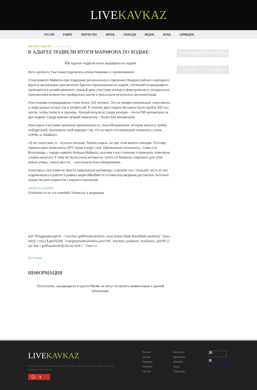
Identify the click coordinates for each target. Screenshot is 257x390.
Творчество (89, 34)
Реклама (178, 361)
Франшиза (179, 357)
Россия (49, 34)
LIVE (128, 15)
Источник (35, 258)
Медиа (149, 34)
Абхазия (147, 366)
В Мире (67, 34)
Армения (148, 361)
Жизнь (110, 34)
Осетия (147, 371)
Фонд (167, 34)
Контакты (178, 352)
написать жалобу (41, 188)
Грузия (146, 357)
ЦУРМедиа (186, 34)
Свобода (129, 34)
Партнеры (179, 371)
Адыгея (46, 46)
